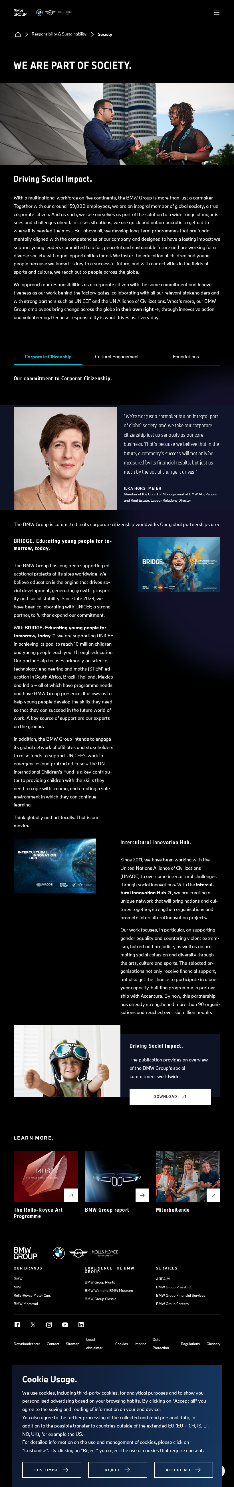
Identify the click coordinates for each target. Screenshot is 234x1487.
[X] (33, 1324)
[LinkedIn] (81, 1324)
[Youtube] (65, 1324)
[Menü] (216, 12)
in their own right (135, 309)
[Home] (18, 34)
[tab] (48, 357)
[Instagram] (49, 1324)
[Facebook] (17, 1324)
